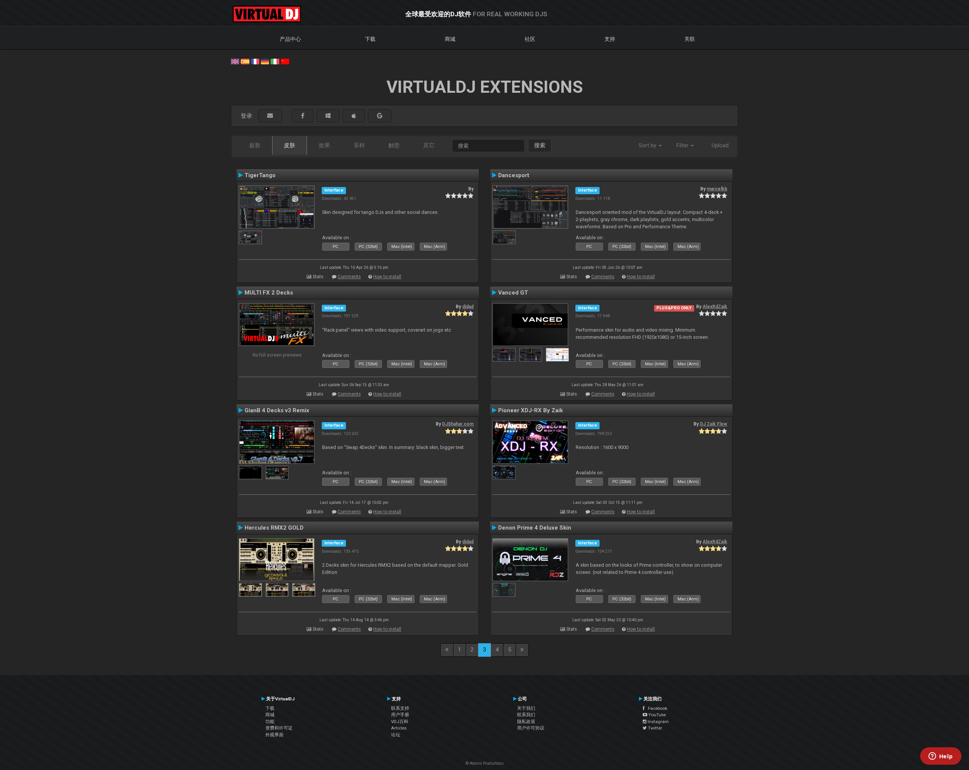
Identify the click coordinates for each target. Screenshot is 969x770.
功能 (269, 721)
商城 (450, 39)
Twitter (654, 728)
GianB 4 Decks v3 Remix (277, 410)
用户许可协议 (530, 728)
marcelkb (717, 189)
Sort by (648, 145)
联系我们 (526, 714)
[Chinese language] (285, 61)
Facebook (656, 708)
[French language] (255, 61)
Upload (720, 145)
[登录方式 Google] (379, 116)
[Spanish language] (245, 61)
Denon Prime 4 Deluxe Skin (534, 527)
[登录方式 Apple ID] (354, 116)
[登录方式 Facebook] (302, 116)
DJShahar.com (458, 424)
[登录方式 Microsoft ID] (328, 116)
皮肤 (289, 145)
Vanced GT (513, 292)
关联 (689, 39)
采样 (359, 145)
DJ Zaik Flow (713, 424)
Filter (683, 145)
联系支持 (400, 708)
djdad (468, 306)
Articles (399, 728)
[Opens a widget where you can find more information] (940, 756)
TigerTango (260, 175)
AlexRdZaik (715, 306)
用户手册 (400, 714)
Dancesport (513, 175)
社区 (530, 39)
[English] (235, 61)
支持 (609, 39)
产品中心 (290, 39)
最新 (254, 145)
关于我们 (526, 708)
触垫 (394, 145)
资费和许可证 (279, 728)
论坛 (395, 734)
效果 (324, 145)
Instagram (658, 721)
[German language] (265, 61)
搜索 (539, 145)
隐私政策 (526, 721)
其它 (429, 145)
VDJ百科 (399, 721)
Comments (349, 276)
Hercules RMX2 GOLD (274, 527)
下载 (370, 39)
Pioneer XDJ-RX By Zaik (530, 410)
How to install (387, 276)
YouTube (656, 714)
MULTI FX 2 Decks (269, 292)
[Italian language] (275, 61)
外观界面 (274, 734)
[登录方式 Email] (270, 116)
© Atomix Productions (485, 763)
